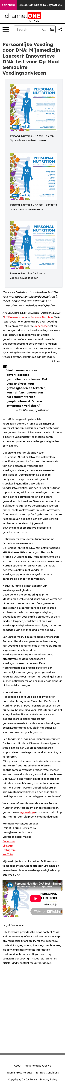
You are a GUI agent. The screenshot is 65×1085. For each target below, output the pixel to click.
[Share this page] (60, 29)
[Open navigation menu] (6, 29)
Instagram (9, 850)
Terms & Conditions (47, 1072)
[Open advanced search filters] (51, 29)
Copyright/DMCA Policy (22, 1079)
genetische (41, 326)
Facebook (9, 841)
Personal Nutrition (42, 317)
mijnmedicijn (27, 812)
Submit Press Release (19, 1072)
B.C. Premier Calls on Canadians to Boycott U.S (31, 4)
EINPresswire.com (15, 317)
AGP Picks (8, 5)
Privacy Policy (48, 1079)
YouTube (8, 854)
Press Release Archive (37, 1065)
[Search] (44, 29)
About (17, 1065)
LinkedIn (8, 845)
